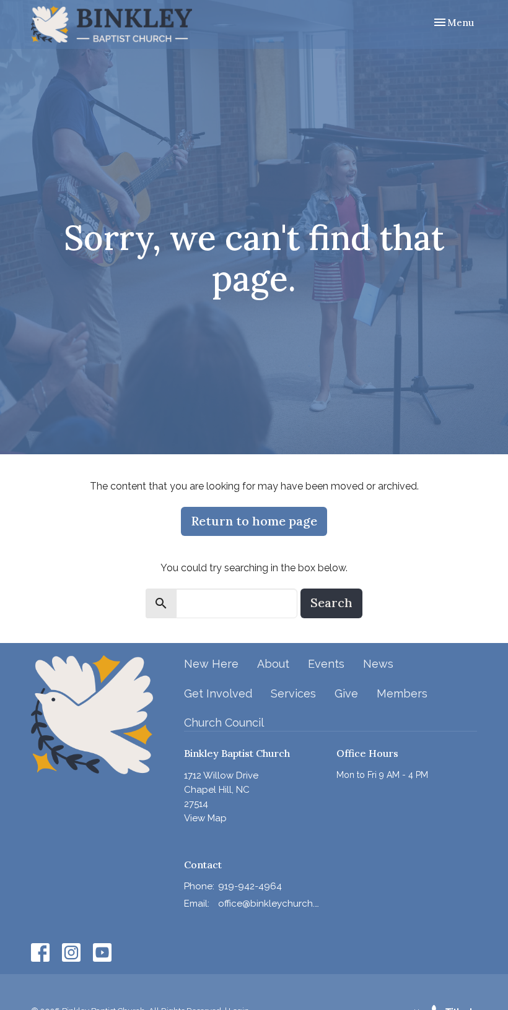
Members (402, 693)
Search (331, 602)
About (273, 663)
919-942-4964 (250, 886)
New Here (211, 663)
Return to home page (254, 521)
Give (346, 693)
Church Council (224, 722)
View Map (205, 818)
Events (326, 663)
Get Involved (218, 693)
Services (293, 693)
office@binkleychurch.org (271, 903)
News (378, 663)
